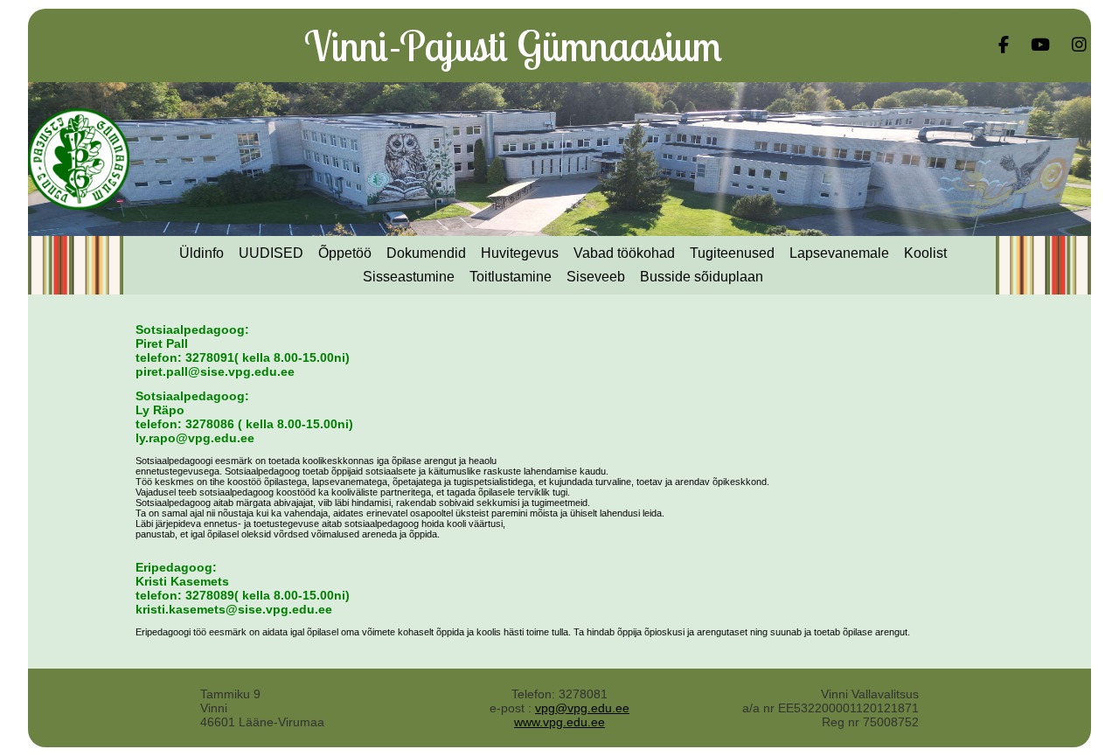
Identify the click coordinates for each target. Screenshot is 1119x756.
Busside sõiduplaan (701, 276)
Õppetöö (345, 253)
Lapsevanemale (839, 253)
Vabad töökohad (624, 253)
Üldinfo (201, 253)
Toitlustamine (510, 276)
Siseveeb (595, 276)
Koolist (925, 253)
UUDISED (271, 253)
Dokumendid (426, 253)
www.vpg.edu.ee (559, 722)
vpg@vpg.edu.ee (582, 708)
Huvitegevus (520, 253)
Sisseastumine (409, 276)
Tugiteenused (732, 253)
